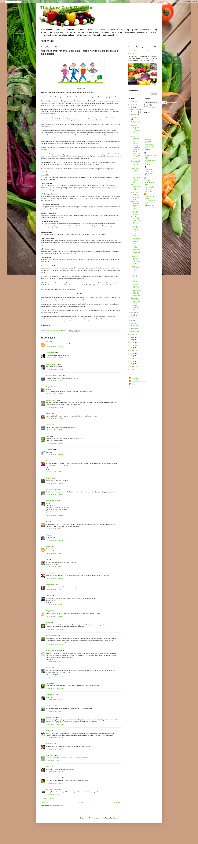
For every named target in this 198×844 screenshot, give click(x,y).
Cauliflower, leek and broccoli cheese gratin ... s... (135, 284)
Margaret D (49, 387)
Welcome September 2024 (135, 307)
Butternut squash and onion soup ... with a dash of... (135, 155)
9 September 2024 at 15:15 (54, 515)
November (134, 112)
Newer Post (44, 802)
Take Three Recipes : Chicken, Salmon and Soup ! (135, 196)
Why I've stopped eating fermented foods (150, 202)
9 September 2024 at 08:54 (54, 418)
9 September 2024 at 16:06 (54, 540)
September (134, 117)
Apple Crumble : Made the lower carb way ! (135, 180)
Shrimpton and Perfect (53, 778)
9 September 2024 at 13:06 (54, 483)
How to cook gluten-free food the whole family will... (136, 269)
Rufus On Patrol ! (134, 234)
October (134, 115)
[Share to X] (74, 331)
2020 (131, 342)
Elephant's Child (51, 400)
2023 (131, 334)
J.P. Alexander (50, 353)
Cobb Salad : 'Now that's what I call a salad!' (135, 300)
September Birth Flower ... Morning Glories (135, 228)
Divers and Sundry (52, 789)
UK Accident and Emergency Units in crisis (150, 160)
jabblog (48, 413)
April (133, 323)
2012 (131, 364)
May (132, 320)
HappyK (48, 611)
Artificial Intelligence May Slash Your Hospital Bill (150, 187)
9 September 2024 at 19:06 (54, 578)
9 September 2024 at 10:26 (54, 430)
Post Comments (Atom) (56, 806)
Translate (152, 107)
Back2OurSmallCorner (53, 651)
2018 (131, 348)
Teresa (48, 766)
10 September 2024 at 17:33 (54, 711)
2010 (131, 369)
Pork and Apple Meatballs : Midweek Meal (136, 240)
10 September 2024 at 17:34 (54, 724)
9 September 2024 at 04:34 (54, 381)
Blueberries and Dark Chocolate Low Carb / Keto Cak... (135, 260)
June (133, 318)
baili (47, 560)
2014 (131, 358)
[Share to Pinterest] (79, 331)
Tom (47, 341)
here (74, 289)
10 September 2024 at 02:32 (54, 629)
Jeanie (48, 683)
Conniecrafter (50, 717)
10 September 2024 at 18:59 (54, 749)
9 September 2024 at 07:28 (54, 394)
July (132, 315)
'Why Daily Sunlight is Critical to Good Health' (135, 205)
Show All (155, 207)
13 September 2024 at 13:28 (54, 772)
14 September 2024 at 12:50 (54, 783)
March (133, 326)
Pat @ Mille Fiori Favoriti (53, 375)
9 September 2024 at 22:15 (54, 605)
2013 (131, 361)
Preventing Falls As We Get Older (135, 147)
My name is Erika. (51, 489)
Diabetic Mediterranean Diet (149, 182)
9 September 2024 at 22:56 (54, 616)
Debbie (48, 730)
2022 (131, 337)
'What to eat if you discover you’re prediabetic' (136, 187)
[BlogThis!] (72, 331)
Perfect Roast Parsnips (135, 169)
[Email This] (70, 331)
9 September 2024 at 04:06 (54, 369)
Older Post (117, 802)
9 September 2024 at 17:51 (54, 567)
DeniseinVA (49, 744)
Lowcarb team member (139, 381)
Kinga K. (48, 478)
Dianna (48, 622)
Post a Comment (48, 798)
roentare (48, 425)
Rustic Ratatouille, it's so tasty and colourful (135, 140)
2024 (131, 107)
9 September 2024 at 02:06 (54, 346)
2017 (131, 350)
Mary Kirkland (50, 584)
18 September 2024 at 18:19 (54, 794)
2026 (131, 101)
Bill (47, 535)
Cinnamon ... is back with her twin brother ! (135, 163)
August (133, 312)
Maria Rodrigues (51, 501)
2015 (131, 356)
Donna (48, 461)
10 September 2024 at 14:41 (54, 700)
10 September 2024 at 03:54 (54, 644)
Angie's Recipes (51, 364)
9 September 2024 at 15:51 (54, 529)
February (134, 328)
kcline (102, 818)
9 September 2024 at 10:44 (54, 443)
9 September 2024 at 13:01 (54, 472)
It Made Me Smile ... (134, 173)
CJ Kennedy (50, 449)
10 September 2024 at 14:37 (54, 688)
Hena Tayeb (49, 755)
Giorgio (48, 668)
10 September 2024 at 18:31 (54, 738)
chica (47, 436)
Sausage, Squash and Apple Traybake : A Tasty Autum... (135, 130)
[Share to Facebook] (77, 331)
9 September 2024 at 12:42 (54, 455)
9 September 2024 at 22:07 (54, 589)
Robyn (134, 384)
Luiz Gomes (49, 706)
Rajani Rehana (50, 694)
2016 (131, 353)
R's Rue (48, 546)
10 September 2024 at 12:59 (54, 662)
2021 (131, 340)
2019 (131, 345)
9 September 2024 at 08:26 (54, 407)
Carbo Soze (135, 378)
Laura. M (48, 595)
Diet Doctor (148, 170)
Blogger (115, 818)
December (134, 109)
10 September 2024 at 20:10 (54, 760)
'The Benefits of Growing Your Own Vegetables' (136, 293)
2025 (131, 104)
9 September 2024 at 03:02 (54, 358)
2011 (131, 366)
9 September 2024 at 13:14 (54, 494)
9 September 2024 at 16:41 (54, 553)
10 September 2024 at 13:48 (54, 677)
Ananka (48, 573)
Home (81, 802)
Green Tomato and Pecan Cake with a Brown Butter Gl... (135, 220)
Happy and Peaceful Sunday (134, 212)
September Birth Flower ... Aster (135, 277)
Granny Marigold (51, 635)
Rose (47, 522)
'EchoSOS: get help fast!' (135, 122)
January (134, 331)
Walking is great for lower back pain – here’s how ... (135, 250)
